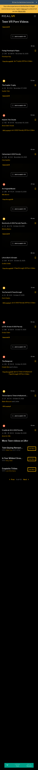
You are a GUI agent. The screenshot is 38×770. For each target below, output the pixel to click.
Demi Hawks (6, 298)
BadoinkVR (6, 27)
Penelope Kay (6, 56)
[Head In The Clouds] (19, 106)
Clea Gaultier (6, 160)
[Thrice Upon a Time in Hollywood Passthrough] (19, 382)
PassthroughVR (8, 61)
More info (22, 11)
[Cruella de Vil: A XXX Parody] (19, 416)
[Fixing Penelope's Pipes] (19, 37)
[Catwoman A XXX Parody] (19, 140)
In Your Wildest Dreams (12, 458)
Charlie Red (5, 367)
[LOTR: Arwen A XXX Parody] (19, 313)
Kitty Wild (9, 460)
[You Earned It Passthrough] (19, 278)
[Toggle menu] (35, 16)
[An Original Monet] (19, 175)
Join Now (32, 448)
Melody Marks (6, 229)
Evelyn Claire (6, 332)
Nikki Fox (9, 450)
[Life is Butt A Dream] (19, 244)
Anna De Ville (6, 436)
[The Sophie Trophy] (19, 71)
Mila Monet (5, 194)
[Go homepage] (8, 15)
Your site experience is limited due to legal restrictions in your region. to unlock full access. (19, 8)
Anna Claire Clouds (8, 125)
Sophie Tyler (6, 91)
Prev (13, 479)
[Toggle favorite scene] (35, 50)
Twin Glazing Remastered (12, 448)
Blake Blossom (7, 401)
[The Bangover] (19, 347)
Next (25, 479)
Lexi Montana (11, 471)
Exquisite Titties (9, 468)
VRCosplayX (7, 130)
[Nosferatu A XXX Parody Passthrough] (19, 209)
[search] (29, 16)
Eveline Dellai (6, 263)
